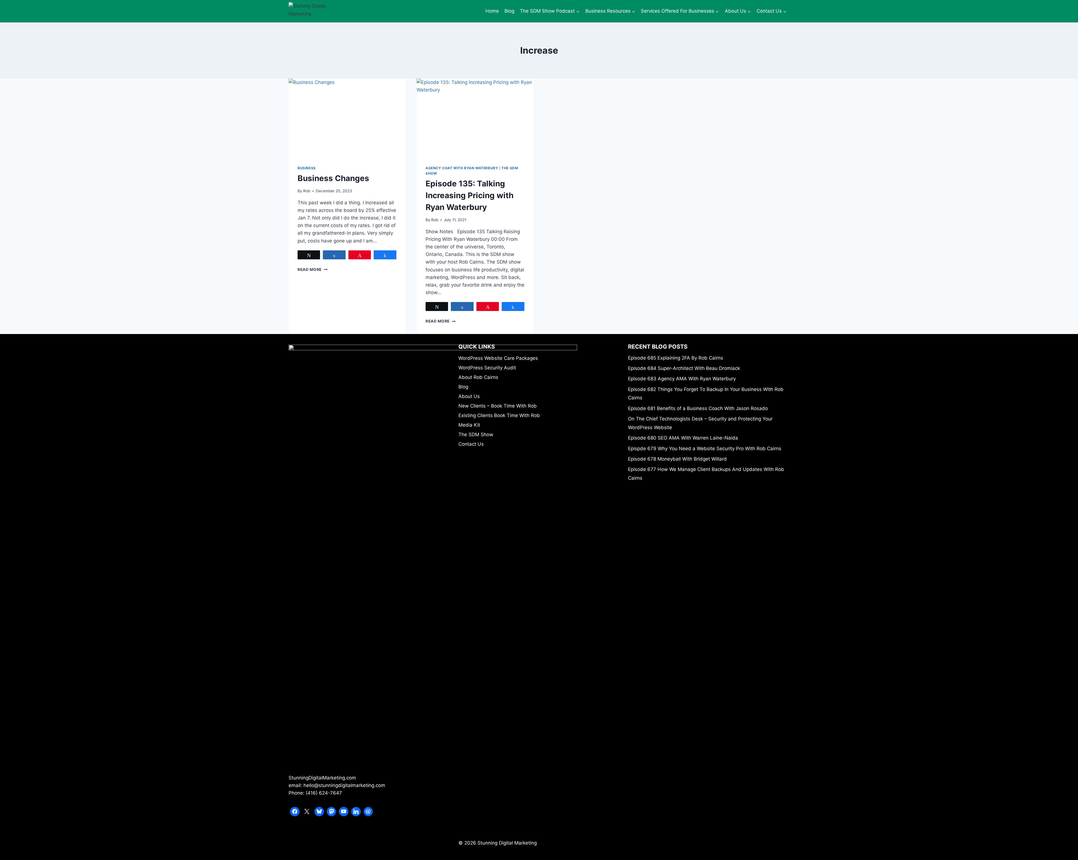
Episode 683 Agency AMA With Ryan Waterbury (682, 378)
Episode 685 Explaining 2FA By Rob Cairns (675, 358)
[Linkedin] (356, 812)
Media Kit (469, 425)
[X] (307, 812)
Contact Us (471, 444)
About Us (469, 396)
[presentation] (347, 117)
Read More (313, 269)
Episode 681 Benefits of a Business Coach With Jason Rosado (698, 408)
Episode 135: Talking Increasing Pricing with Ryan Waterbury (469, 195)
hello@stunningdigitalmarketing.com (344, 785)
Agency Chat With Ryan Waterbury (462, 168)
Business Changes (333, 178)
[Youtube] (343, 812)
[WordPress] (368, 812)
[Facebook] (295, 812)
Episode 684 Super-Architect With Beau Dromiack (684, 368)
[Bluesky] (319, 812)
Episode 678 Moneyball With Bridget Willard (677, 459)
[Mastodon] (331, 812)
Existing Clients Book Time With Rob (499, 415)
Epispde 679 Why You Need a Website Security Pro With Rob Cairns (704, 448)
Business (307, 168)
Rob (306, 191)
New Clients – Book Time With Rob (497, 406)
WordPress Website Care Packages (498, 358)
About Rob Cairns (478, 377)
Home (492, 11)
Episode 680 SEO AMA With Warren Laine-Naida (683, 438)
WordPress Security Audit (487, 367)
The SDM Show (475, 434)
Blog (509, 11)
